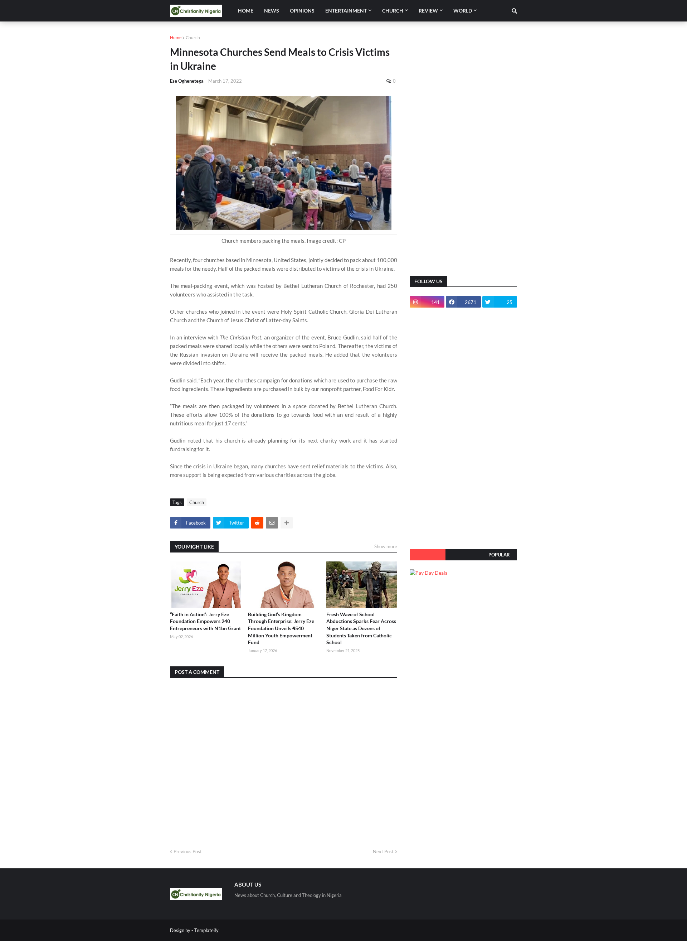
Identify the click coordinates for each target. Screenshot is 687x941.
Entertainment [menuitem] (346, 11)
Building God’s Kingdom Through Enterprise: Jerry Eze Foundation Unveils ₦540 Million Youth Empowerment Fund (281, 628)
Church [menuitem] (392, 11)
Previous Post (188, 851)
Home (175, 37)
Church (193, 37)
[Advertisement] (463, 154)
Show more (385, 546)
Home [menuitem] (245, 11)
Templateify (206, 930)
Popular (499, 555)
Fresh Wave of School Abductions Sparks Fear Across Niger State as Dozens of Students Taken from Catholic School (361, 628)
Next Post (383, 851)
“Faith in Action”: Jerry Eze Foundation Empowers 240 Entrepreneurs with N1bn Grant (205, 621)
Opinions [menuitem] (302, 11)
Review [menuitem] (428, 11)
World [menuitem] (462, 11)
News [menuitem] (271, 11)
